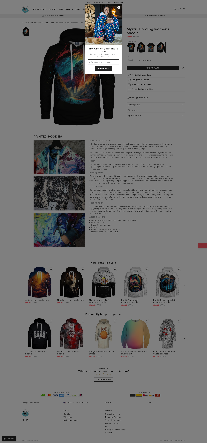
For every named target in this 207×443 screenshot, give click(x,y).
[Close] (118, 7)
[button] (103, 221)
